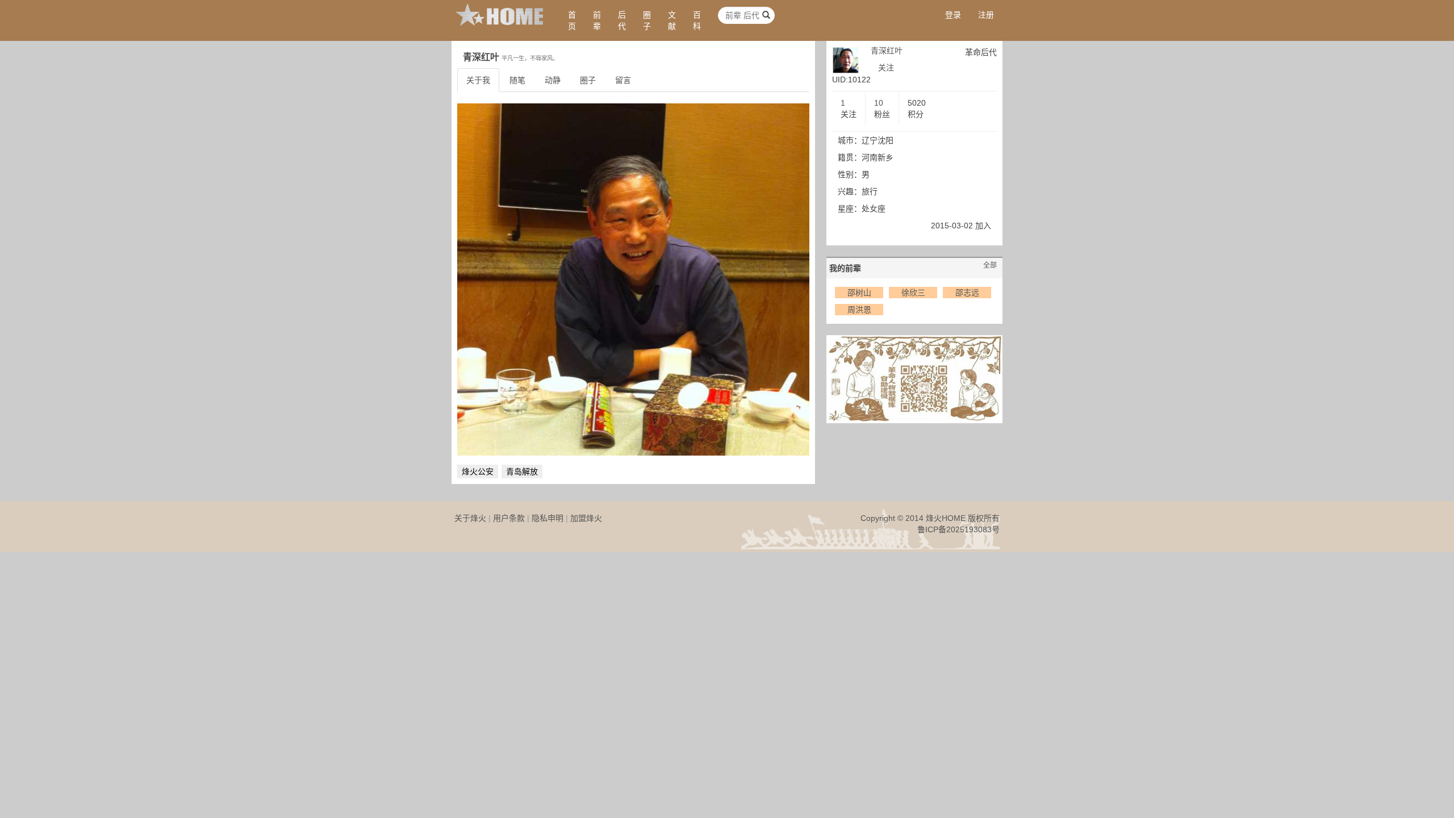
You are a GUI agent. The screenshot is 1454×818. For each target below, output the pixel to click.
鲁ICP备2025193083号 (958, 529)
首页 (572, 20)
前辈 (597, 20)
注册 (986, 14)
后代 (622, 20)
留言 (623, 80)
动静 (553, 80)
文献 (672, 20)
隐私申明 (547, 518)
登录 (953, 14)
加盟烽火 (586, 518)
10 (878, 102)
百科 (697, 20)
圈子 (647, 20)
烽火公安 (478, 471)
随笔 (517, 80)
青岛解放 (522, 471)
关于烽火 (470, 518)
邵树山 (859, 292)
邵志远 (967, 292)
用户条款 (509, 518)
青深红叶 (887, 50)
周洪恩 (859, 309)
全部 (990, 265)
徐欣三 (913, 292)
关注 (886, 67)
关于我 (478, 80)
